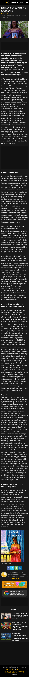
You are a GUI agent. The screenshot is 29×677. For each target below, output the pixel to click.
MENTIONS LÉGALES (19, 671)
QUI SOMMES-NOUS (9, 671)
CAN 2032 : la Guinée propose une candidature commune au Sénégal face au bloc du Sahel (20, 626)
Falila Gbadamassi (6, 14)
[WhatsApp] (16, 568)
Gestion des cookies (20, 672)
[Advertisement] (14, 46)
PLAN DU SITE (19, 669)
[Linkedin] (20, 568)
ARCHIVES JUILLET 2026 (9, 672)
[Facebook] (8, 568)
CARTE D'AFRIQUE (10, 669)
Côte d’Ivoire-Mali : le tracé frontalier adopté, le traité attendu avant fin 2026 (20, 616)
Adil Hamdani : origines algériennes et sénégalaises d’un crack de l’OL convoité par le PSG (20, 637)
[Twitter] (12, 568)
